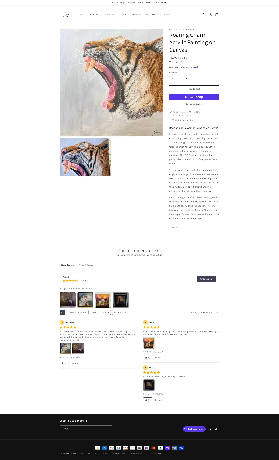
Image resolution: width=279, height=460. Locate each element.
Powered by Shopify (78, 453)
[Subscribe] (108, 428)
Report (75, 363)
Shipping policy (136, 453)
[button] (82, 14)
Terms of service (121, 453)
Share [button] (175, 227)
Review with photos (77, 312)
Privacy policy (107, 453)
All (62, 312)
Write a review (206, 279)
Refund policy (93, 453)
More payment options (194, 104)
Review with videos (100, 312)
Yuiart (68, 453)
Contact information (153, 453)
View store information (183, 120)
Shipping (173, 62)
